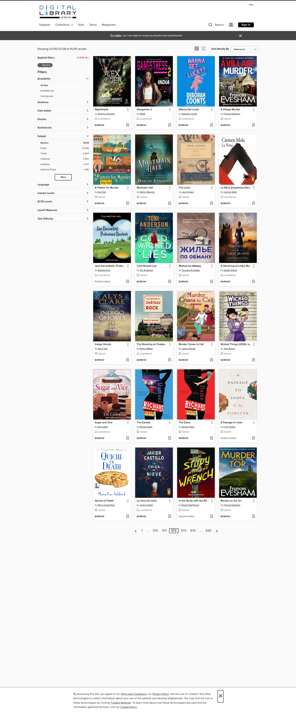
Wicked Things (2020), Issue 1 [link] (236, 344)
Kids (81, 25)
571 (164, 531)
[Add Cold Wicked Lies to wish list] (169, 282)
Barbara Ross (104, 270)
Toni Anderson (146, 270)
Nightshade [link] (101, 109)
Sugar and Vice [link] (103, 422)
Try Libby (115, 35)
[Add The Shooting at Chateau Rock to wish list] (169, 360)
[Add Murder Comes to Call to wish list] (211, 360)
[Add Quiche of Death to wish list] (127, 516)
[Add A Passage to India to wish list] (253, 438)
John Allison (229, 348)
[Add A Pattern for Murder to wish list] (127, 203)
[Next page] (217, 531)
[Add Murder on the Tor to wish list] (253, 516)
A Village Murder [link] (230, 109)
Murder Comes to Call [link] (191, 344)
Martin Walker (146, 348)
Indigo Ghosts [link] (103, 344)
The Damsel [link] (143, 422)
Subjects (44, 25)
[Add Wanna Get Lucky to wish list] (211, 125)
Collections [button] (63, 25)
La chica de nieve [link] (147, 500)
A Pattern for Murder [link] (107, 187)
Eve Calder (103, 427)
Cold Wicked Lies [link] (147, 266)
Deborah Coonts (189, 114)
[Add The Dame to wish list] (211, 438)
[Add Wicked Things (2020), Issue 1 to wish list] (253, 360)
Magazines (109, 25)
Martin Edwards (147, 192)
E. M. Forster (229, 427)
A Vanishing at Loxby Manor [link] (236, 266)
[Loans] (231, 25)
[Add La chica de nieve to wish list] (169, 516)
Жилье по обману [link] (190, 266)
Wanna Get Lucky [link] (189, 109)
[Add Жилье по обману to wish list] (211, 282)
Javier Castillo (146, 505)
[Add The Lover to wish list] (211, 203)
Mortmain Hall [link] (145, 187)
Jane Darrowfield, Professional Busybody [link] (110, 266)
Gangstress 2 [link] (144, 109)
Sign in (246, 25)
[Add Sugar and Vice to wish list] (127, 438)
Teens (93, 25)
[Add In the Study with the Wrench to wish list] (211, 516)
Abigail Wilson (230, 270)
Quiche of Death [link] (104, 500)
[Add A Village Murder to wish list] (253, 125)
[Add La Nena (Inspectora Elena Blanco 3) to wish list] (253, 203)
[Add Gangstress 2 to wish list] (169, 125)
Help (251, 4)
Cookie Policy (128, 707)
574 (192, 531)
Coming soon (46, 96)
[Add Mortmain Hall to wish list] (169, 203)
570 (155, 531)
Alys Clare (102, 348)
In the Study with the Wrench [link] (194, 500)
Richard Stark (146, 427)
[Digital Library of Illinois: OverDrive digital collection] (58, 12)
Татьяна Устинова (191, 270)
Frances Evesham (232, 114)
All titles (44, 85)
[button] (215, 25)
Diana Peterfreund (190, 505)
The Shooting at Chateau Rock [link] (152, 344)
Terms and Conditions (133, 694)
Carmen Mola (230, 192)
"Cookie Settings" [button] (120, 702)
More (63, 177)
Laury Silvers (188, 192)
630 (208, 531)
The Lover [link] (184, 187)
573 (183, 531)
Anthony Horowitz (106, 114)
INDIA (142, 114)
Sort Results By (220, 49)
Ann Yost (102, 192)
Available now (47, 90)
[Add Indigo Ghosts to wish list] (127, 360)
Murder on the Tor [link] (231, 500)
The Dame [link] (184, 422)
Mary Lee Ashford (106, 505)
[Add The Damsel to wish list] (169, 438)
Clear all (83, 57)
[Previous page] (135, 531)
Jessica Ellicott (188, 348)
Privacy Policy (160, 694)
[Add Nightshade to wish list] (127, 125)
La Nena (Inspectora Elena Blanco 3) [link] (236, 187)
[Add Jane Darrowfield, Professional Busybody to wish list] (127, 282)
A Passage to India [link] (231, 422)
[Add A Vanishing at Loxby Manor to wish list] (253, 282)
